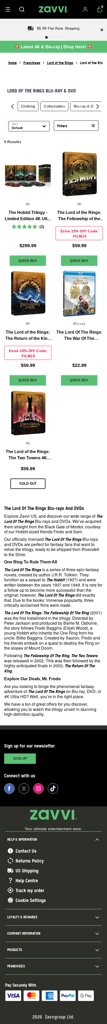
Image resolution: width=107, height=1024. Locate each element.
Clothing (28, 106)
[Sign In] (85, 9)
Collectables (54, 106)
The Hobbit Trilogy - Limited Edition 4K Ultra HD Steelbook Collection (28, 216)
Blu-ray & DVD (86, 106)
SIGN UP (20, 758)
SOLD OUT (28, 484)
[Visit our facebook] (9, 788)
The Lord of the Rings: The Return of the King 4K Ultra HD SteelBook (27, 335)
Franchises (31, 62)
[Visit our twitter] (24, 788)
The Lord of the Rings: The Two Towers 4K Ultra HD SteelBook (28, 455)
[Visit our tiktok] (53, 788)
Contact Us (26, 851)
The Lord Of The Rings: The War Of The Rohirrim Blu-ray (79, 335)
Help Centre (27, 880)
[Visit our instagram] (38, 788)
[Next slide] (97, 106)
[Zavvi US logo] (53, 9)
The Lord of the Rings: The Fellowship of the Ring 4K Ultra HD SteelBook (79, 216)
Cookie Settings (31, 900)
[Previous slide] (12, 106)
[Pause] (102, 30)
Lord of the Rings (60, 62)
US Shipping (27, 870)
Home (12, 62)
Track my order (30, 890)
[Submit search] (22, 9)
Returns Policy (30, 861)
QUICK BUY (27, 260)
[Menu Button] (7, 9)
